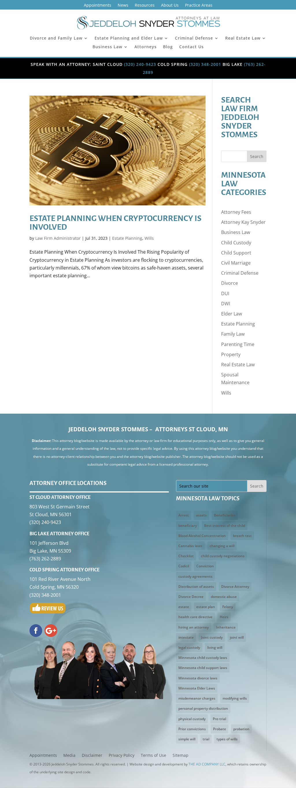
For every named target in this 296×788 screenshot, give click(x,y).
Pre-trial (219, 718)
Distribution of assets (196, 586)
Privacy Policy (121, 755)
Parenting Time (237, 344)
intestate (186, 637)
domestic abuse (224, 596)
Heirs (224, 616)
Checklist (186, 555)
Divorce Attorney (235, 586)
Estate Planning (127, 238)
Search (256, 156)
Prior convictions (192, 728)
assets (201, 515)
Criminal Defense (194, 38)
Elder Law (231, 314)
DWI (225, 303)
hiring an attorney (193, 627)
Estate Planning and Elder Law (129, 38)
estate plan (205, 606)
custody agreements (195, 576)
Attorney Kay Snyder (243, 222)
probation (241, 728)
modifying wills (235, 698)
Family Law (233, 334)
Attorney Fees (236, 212)
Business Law (107, 47)
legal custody (189, 647)
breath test (242, 535)
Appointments (97, 5)
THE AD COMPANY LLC (206, 764)
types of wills (227, 739)
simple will (186, 739)
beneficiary (187, 525)
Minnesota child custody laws (202, 657)
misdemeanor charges (196, 698)
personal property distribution (203, 708)
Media (69, 755)
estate (183, 606)
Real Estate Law (242, 38)
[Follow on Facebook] (35, 630)
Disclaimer (92, 755)
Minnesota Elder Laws (196, 688)
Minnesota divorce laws (197, 678)
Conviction (205, 566)
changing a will (222, 545)
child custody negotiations (223, 555)
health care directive (195, 616)
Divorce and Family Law (56, 38)
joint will (237, 637)
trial (206, 739)
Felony (227, 606)
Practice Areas (198, 5)
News (123, 5)
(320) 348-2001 (205, 64)
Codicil (183, 566)
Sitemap (180, 755)
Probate (219, 728)
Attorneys (145, 47)
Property (230, 354)
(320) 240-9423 (140, 64)
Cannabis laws (190, 545)
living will (214, 647)
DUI (225, 293)
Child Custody (236, 242)
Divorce (229, 283)
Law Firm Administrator (58, 238)
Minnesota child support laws (202, 667)
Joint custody (212, 637)
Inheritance (226, 627)
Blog (168, 47)
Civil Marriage (236, 263)
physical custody (192, 718)
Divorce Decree (191, 596)
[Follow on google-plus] (51, 630)
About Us (170, 5)
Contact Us (191, 47)
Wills (149, 238)
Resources (145, 5)
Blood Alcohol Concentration (202, 535)
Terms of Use (153, 755)
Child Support (236, 253)
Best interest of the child (224, 525)
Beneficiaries (225, 515)
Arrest (183, 515)
